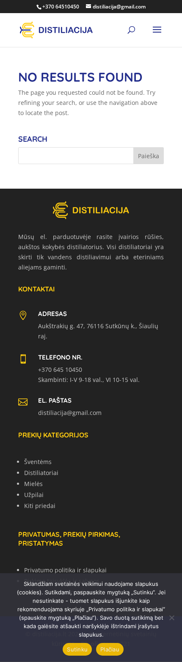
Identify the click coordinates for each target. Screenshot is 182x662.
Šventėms (38, 462)
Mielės (33, 484)
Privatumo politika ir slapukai (65, 570)
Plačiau (109, 649)
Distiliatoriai (41, 473)
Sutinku (77, 649)
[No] (171, 617)
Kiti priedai (39, 506)
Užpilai (34, 495)
